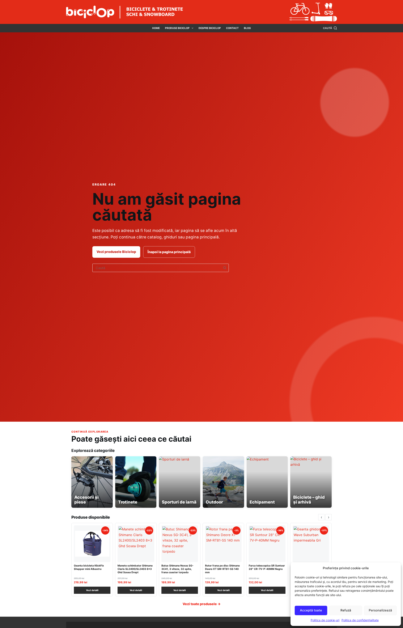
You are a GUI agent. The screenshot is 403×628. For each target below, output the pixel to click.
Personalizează (380, 610)
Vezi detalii (92, 590)
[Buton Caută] (225, 268)
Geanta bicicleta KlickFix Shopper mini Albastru (89, 567)
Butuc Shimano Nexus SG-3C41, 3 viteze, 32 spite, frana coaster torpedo (177, 569)
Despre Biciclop (210, 28)
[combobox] (157, 268)
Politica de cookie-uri (325, 620)
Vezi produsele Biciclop (116, 252)
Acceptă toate (311, 610)
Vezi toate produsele (202, 604)
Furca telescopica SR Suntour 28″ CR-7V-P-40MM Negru (267, 567)
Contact (232, 28)
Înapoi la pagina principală (169, 252)
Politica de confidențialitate (360, 620)
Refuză (345, 610)
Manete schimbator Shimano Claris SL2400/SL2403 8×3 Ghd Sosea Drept (135, 569)
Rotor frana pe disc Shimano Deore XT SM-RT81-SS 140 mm (222, 569)
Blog (247, 28)
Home (156, 28)
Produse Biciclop (177, 28)
